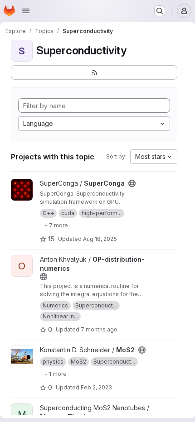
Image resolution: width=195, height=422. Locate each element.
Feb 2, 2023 (96, 387)
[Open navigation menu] (26, 11)
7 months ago (99, 329)
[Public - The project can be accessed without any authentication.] (132, 183)
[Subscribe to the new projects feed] (94, 72)
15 (51, 239)
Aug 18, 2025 (100, 238)
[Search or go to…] (159, 10)
